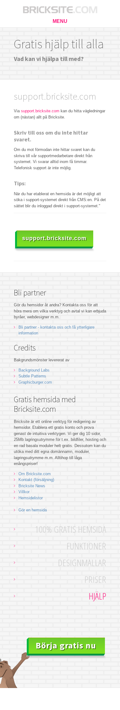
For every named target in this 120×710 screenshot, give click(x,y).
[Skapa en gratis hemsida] (60, 7)
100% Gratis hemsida (70, 529)
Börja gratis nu (66, 645)
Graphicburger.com (35, 382)
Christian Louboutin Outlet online (47, 695)
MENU (60, 21)
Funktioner (86, 546)
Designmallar (82, 562)
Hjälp (97, 596)
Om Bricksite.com (34, 473)
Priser (95, 579)
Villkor (24, 491)
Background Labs (34, 370)
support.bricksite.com (40, 111)
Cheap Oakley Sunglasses (74, 701)
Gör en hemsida (32, 510)
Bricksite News (31, 486)
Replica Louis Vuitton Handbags (47, 707)
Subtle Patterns (32, 376)
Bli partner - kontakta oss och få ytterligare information (56, 330)
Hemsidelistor (30, 498)
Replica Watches (34, 701)
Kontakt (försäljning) (36, 479)
